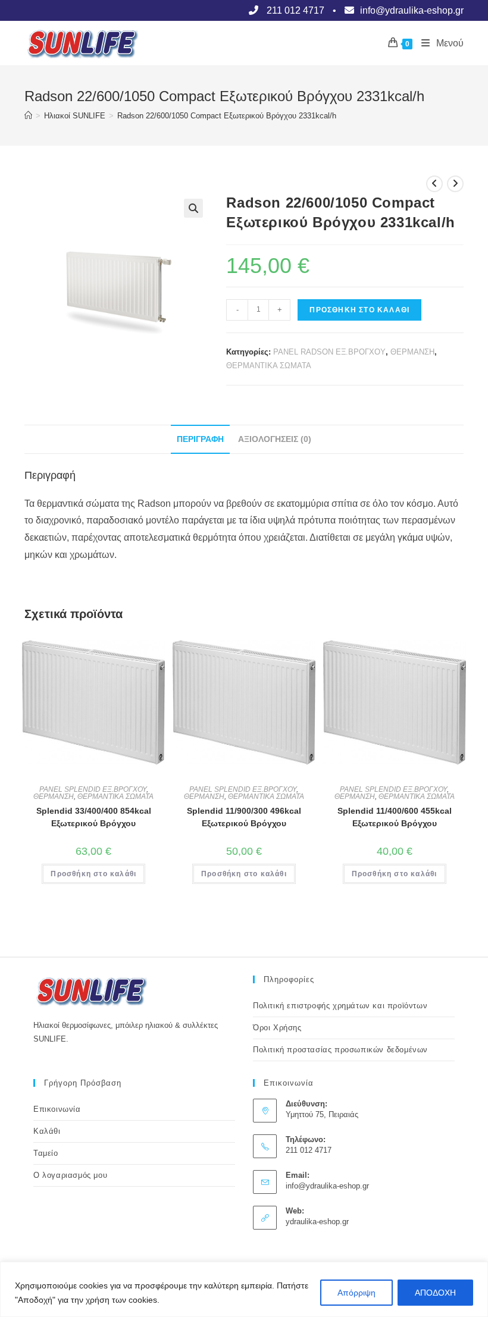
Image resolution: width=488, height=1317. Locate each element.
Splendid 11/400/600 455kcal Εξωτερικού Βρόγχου (394, 817)
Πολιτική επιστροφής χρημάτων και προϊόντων (340, 1005)
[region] (244, 1289)
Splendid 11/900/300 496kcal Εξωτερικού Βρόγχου (244, 817)
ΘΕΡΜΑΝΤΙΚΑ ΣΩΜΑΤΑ (268, 365)
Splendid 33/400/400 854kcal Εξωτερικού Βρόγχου (93, 817)
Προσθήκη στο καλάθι (359, 310)
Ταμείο (45, 1153)
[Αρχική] (28, 115)
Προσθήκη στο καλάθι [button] (93, 874)
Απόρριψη (356, 1292)
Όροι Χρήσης (277, 1027)
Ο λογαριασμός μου (70, 1175)
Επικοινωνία (57, 1109)
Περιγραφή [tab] (200, 439)
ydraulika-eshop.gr (317, 1221)
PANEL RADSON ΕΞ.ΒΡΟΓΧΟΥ (329, 351)
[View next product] (455, 183)
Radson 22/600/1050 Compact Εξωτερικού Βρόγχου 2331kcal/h (226, 115)
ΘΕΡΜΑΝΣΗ (412, 351)
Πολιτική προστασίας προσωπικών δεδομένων (340, 1049)
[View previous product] (434, 183)
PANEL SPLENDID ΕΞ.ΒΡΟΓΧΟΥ (92, 789)
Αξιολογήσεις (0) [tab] (274, 439)
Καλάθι (47, 1131)
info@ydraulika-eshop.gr (327, 1185)
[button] (193, 208)
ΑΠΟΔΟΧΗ (435, 1292)
